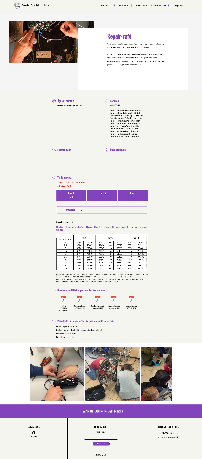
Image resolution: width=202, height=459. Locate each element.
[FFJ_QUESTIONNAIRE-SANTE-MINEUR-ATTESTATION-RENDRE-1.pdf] (131, 300)
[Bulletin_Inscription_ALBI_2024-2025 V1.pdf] (63, 300)
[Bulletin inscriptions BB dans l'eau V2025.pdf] (79, 300)
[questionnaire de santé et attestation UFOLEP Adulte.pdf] (97, 300)
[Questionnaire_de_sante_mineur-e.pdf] (113, 300)
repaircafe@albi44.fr (70, 326)
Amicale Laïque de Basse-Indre (35, 5)
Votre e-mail (100, 432)
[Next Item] (168, 373)
